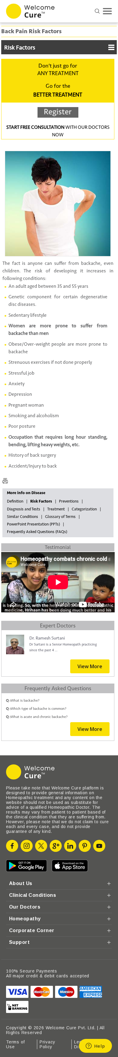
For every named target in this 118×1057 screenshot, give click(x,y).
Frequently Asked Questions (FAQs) (37, 531)
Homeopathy (25, 918)
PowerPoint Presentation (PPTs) (33, 524)
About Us (20, 883)
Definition (15, 501)
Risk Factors (19, 47)
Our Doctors (24, 906)
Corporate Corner (31, 930)
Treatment (56, 509)
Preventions (69, 501)
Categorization (84, 509)
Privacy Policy (47, 1044)
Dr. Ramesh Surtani (47, 638)
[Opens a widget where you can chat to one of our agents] (95, 1046)
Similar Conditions (22, 516)
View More (89, 666)
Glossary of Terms (60, 516)
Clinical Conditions (32, 895)
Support (19, 942)
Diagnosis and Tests (23, 509)
